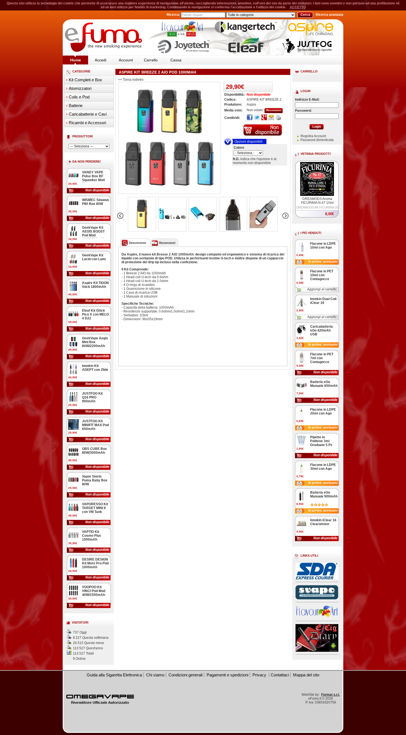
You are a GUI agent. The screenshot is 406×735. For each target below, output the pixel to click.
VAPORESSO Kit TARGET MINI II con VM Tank (95, 508)
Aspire (251, 104)
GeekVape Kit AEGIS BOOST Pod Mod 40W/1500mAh (93, 233)
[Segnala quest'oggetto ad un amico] (271, 117)
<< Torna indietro (131, 80)
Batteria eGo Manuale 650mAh (324, 384)
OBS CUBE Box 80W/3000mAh (94, 451)
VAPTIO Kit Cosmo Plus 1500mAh (91, 535)
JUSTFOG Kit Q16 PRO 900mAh (92, 397)
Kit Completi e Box (85, 79)
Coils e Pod (79, 97)
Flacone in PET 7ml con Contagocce (321, 358)
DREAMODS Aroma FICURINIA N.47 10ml (317, 201)
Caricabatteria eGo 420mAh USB (321, 330)
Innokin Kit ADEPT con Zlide (95, 368)
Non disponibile (97, 190)
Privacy (259, 675)
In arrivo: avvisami (323, 262)
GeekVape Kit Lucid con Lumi (94, 257)
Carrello (151, 60)
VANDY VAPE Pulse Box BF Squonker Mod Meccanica (93, 178)
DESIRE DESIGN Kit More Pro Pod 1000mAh (95, 563)
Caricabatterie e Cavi (88, 114)
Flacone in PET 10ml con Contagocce (321, 275)
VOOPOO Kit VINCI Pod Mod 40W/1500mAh (93, 591)
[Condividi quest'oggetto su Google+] (264, 117)
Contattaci (280, 675)
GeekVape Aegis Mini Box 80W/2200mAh (95, 342)
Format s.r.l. (330, 695)
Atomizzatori (80, 88)
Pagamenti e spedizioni (227, 675)
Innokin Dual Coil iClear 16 (323, 301)
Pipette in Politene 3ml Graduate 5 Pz (321, 441)
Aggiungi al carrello (321, 289)
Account (126, 60)
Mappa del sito (306, 675)
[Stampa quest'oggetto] (278, 117)
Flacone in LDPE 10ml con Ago (323, 245)
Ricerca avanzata (329, 15)
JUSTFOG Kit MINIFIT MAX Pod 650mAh (95, 425)
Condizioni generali (185, 675)
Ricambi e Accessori (87, 122)
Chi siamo (155, 675)
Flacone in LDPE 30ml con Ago (323, 467)
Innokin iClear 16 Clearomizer (323, 522)
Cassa (175, 60)
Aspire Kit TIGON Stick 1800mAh (95, 285)
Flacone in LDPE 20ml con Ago (323, 411)
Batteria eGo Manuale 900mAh (324, 494)
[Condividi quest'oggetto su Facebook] (250, 117)
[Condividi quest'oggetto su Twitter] (257, 117)
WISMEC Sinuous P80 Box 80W (95, 202)
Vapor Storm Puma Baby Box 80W (94, 480)
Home (75, 60)
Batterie (76, 105)
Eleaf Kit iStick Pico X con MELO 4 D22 (95, 314)
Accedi (100, 60)
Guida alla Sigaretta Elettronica (114, 675)
